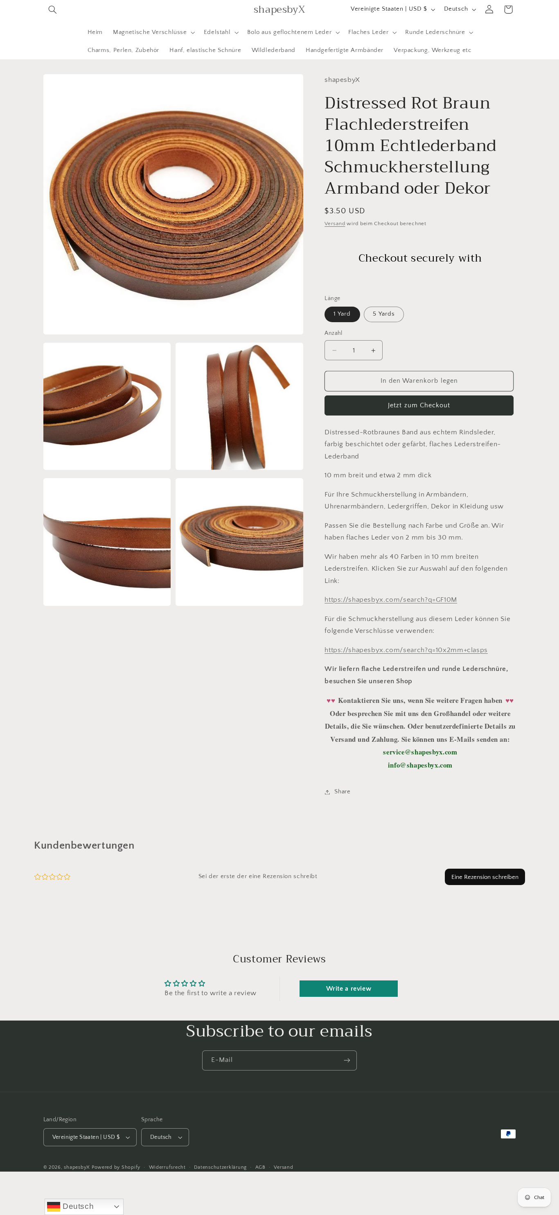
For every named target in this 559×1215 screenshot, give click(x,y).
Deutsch (77, 1206)
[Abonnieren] (347, 1060)
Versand (335, 224)
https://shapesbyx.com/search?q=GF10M (391, 599)
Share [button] (342, 791)
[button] (52, 9)
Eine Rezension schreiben (484, 877)
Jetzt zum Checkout (419, 405)
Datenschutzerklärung (220, 1167)
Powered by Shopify (116, 1167)
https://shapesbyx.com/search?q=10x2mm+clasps (406, 650)
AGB (260, 1167)
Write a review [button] (349, 988)
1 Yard (342, 314)
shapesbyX (77, 1167)
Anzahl (334, 333)
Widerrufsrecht (167, 1167)
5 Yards (383, 314)
